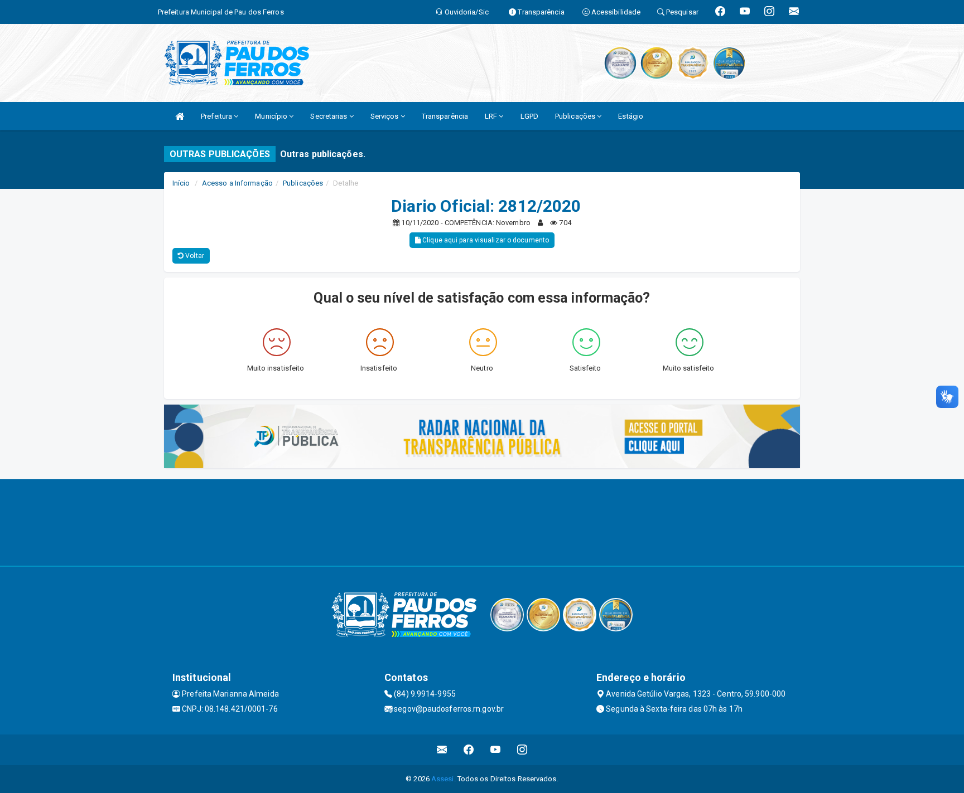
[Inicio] (180, 116)
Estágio (630, 116)
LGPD (529, 116)
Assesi (442, 779)
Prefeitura (217, 116)
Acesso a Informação (237, 183)
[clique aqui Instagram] (522, 750)
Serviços (385, 116)
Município (272, 116)
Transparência (445, 116)
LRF (492, 116)
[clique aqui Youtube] (495, 750)
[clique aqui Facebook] (469, 750)
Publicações (576, 116)
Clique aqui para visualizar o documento (485, 240)
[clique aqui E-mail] (442, 750)
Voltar (194, 256)
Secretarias (329, 116)
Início (181, 183)
